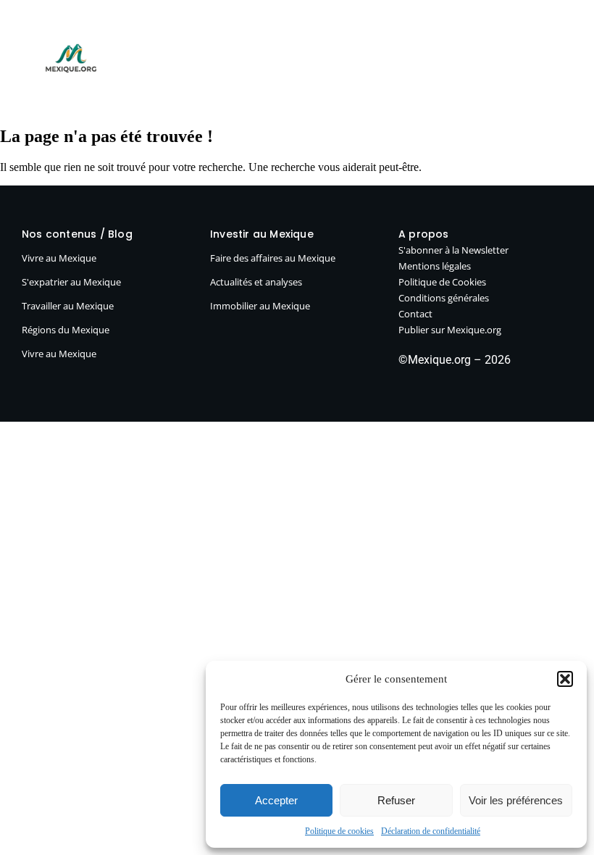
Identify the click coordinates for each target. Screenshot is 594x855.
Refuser (396, 800)
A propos (491, 84)
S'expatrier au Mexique (71, 281)
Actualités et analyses (256, 281)
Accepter (276, 800)
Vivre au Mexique (273, 35)
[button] (565, 679)
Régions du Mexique (65, 329)
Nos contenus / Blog (77, 234)
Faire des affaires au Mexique (272, 257)
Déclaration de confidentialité (430, 831)
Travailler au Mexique (68, 305)
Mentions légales (434, 265)
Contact (415, 313)
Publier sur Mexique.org (505, 35)
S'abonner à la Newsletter (453, 249)
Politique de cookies (339, 831)
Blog (205, 35)
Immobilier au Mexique (260, 305)
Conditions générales (443, 297)
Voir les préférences (516, 800)
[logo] (71, 58)
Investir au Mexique (382, 35)
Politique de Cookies (442, 281)
